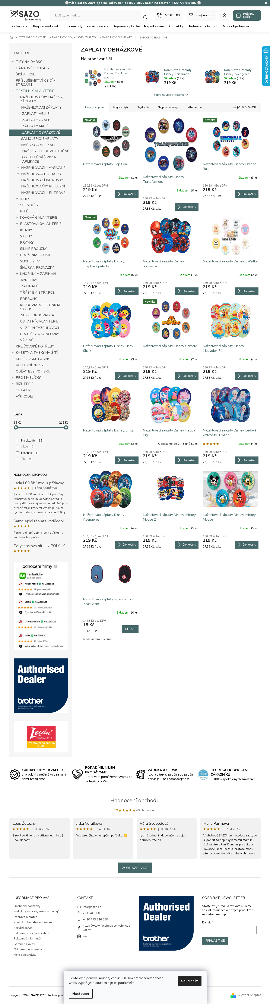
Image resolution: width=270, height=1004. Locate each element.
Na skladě (31, 441)
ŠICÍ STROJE (25, 74)
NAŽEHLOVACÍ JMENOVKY (42, 180)
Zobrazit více (135, 868)
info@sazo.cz (92, 907)
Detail (130, 629)
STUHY (26, 236)
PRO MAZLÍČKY (28, 377)
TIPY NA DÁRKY (29, 61)
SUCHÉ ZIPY (30, 261)
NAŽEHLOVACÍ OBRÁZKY (41, 174)
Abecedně (195, 107)
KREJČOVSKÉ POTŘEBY (35, 346)
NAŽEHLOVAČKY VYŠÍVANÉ (43, 167)
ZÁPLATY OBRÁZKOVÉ (41, 132)
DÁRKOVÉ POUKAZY (33, 68)
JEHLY (24, 199)
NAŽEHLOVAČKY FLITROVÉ (43, 192)
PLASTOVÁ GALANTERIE (40, 223)
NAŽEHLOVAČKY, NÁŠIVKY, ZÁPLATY (41, 99)
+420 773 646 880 (95, 919)
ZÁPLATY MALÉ (35, 126)
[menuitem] (19, 26)
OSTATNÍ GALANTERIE (39, 321)
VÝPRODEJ (24, 396)
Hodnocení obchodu (135, 800)
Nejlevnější (120, 107)
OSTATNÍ (23, 390)
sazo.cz (88, 936)
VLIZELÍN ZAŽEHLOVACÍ (39, 327)
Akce (27, 447)
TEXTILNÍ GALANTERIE (35, 90)
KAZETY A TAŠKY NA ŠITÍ (37, 352)
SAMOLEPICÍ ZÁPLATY (39, 138)
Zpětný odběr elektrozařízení (33, 922)
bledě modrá (91, 639)
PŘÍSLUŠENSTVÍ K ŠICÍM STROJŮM (35, 82)
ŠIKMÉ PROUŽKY (33, 248)
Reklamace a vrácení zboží (32, 933)
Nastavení (80, 993)
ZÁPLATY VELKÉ (36, 113)
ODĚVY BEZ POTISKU (33, 371)
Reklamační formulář (27, 938)
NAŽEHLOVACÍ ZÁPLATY (41, 107)
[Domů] (12, 38)
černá (108, 639)
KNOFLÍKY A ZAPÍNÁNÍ (38, 273)
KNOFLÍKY (29, 280)
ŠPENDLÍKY (29, 205)
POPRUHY (28, 298)
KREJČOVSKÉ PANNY (33, 359)
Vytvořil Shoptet (250, 995)
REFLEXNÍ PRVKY (30, 365)
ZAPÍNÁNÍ (29, 286)
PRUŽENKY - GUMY (35, 255)
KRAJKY (26, 230)
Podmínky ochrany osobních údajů (37, 911)
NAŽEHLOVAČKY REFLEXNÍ (43, 186)
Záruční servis (23, 928)
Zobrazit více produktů (168, 95)
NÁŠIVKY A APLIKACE (38, 145)
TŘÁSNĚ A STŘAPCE (37, 292)
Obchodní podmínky (27, 906)
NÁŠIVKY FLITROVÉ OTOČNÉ (45, 151)
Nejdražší (143, 107)
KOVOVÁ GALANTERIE (38, 217)
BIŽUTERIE (25, 383)
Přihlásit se (215, 941)
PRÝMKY (27, 242)
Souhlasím (189, 981)
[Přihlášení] (224, 15)
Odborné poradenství (28, 949)
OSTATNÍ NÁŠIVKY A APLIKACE (39, 159)
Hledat (147, 17)
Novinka (29, 453)
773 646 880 (91, 913)
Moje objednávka (25, 955)
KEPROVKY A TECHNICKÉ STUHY (40, 307)
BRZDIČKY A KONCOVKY (39, 334)
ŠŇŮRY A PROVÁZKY (37, 267)
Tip (26, 459)
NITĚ (24, 211)
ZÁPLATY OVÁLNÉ (37, 120)
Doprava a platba (25, 917)
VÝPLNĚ (26, 340)
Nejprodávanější (168, 107)
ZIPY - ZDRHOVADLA (37, 315)
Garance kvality (24, 944)
